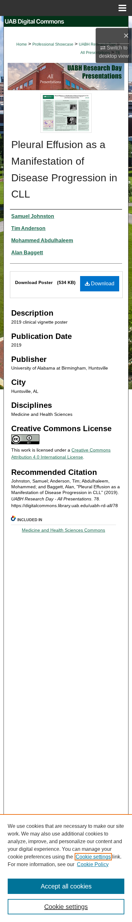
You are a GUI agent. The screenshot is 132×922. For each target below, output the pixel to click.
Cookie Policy (93, 864)
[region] (66, 868)
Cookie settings (93, 856)
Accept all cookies (66, 886)
